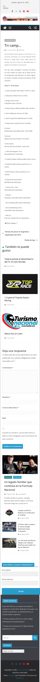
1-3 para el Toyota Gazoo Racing (16, 299)
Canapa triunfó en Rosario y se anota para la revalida (26, 512)
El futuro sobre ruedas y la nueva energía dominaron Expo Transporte (26, 527)
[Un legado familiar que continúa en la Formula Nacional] (20, 464)
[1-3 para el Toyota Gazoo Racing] (20, 275)
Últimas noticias (10, 40)
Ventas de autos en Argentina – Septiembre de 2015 (17, 233)
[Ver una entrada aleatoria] (35, 27)
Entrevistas (17, 477)
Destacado (8, 477)
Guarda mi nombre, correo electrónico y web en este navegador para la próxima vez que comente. (19, 436)
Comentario (7, 367)
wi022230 (21, 50)
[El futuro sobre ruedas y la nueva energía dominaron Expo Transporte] (9, 529)
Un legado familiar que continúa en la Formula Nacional (18, 485)
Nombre (6, 397)
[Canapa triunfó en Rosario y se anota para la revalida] (9, 514)
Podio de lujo (30, 240)
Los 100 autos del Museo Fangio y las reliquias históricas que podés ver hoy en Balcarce (27, 543)
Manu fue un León (13, 333)
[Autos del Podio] (4, 27)
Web (4, 418)
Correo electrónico (10, 407)
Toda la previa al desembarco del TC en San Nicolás (18, 260)
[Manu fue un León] (20, 314)
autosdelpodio (22, 494)
